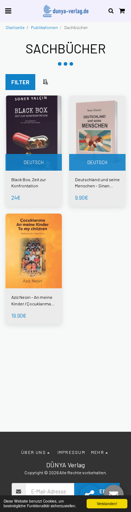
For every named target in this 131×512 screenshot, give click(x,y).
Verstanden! (107, 503)
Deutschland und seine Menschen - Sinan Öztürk (97, 183)
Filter (20, 82)
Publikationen (44, 27)
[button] (8, 10)
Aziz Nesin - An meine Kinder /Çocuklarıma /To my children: (31, 300)
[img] (33, 133)
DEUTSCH (34, 162)
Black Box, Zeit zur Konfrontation (28, 182)
